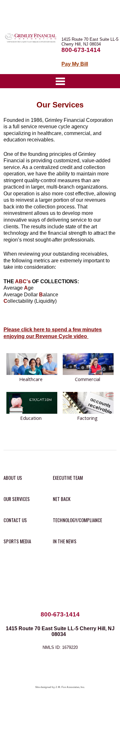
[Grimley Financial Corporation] (31, 41)
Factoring (87, 418)
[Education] (31, 403)
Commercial (87, 379)
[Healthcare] (31, 364)
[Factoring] (88, 403)
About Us (13, 477)
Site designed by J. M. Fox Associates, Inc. (60, 687)
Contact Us (15, 520)
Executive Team (68, 477)
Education (31, 418)
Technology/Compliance (77, 520)
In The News (64, 541)
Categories (60, 81)
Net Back (61, 499)
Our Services (17, 499)
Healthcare (31, 379)
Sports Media (17, 541)
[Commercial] (88, 364)
